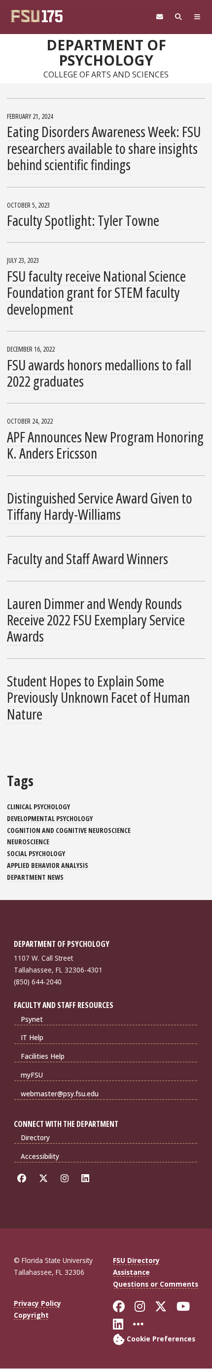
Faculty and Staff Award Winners (87, 558)
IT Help (32, 1037)
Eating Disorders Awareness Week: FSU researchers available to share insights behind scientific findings (104, 148)
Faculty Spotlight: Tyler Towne (83, 220)
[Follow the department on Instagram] (66, 1178)
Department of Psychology (106, 53)
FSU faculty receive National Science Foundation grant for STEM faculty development (96, 292)
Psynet (32, 1019)
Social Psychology (36, 853)
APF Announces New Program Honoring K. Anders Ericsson (105, 445)
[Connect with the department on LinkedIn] (87, 1178)
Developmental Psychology (50, 818)
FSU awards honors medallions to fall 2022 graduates (99, 373)
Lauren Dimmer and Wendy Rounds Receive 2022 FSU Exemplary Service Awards (96, 620)
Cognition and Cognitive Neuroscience (69, 830)
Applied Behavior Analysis (47, 865)
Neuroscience (28, 841)
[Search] (178, 17)
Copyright (31, 1315)
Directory (35, 1137)
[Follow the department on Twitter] (45, 1178)
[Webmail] (159, 17)
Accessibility (40, 1156)
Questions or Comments (155, 1284)
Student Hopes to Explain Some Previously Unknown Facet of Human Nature (98, 697)
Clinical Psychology (38, 806)
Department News (35, 877)
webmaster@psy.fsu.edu (60, 1093)
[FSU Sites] (197, 17)
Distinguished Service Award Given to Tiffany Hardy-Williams (99, 506)
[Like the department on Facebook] (23, 1178)
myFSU (32, 1075)
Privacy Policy (37, 1303)
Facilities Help (43, 1056)
